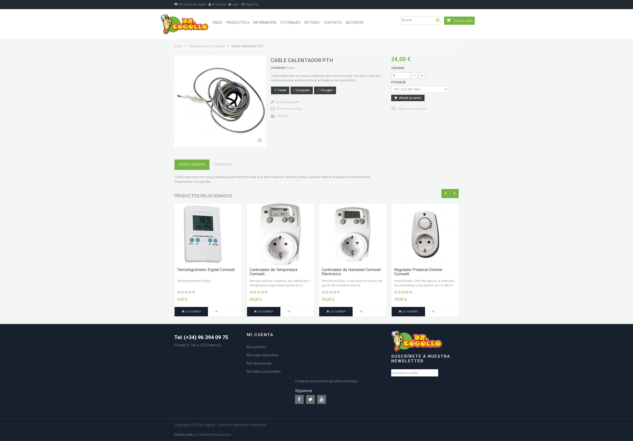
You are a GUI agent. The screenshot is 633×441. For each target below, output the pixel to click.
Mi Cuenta (218, 4)
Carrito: (462, 21)
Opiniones (223, 164)
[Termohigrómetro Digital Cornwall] (208, 234)
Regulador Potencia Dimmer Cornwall (418, 272)
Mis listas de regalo (192, 4)
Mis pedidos (256, 347)
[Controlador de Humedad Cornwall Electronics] (353, 234)
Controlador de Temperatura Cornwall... (273, 272)
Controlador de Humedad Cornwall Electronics (351, 272)
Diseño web (183, 435)
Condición (278, 68)
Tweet (281, 90)
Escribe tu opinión (286, 102)
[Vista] (216, 311)
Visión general (192, 164)
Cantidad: (398, 68)
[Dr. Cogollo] (184, 24)
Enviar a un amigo (289, 108)
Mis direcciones (259, 363)
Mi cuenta (260, 334)
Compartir (302, 90)
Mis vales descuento (263, 355)
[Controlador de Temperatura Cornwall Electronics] (280, 234)
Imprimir (283, 116)
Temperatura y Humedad (207, 46)
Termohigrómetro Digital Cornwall (206, 270)
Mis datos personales (264, 371)
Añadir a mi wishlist (411, 109)
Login (234, 4)
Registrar (252, 4)
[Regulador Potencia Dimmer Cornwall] (425, 234)
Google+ (326, 90)
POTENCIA (399, 82)
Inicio (177, 46)
